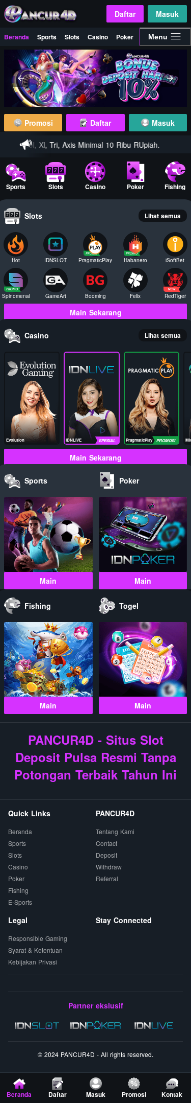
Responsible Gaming (37, 938)
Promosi (37, 123)
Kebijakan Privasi (32, 962)
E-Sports (20, 902)
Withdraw (109, 867)
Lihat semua (163, 215)
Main (48, 581)
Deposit (106, 855)
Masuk (167, 14)
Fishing (18, 890)
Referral (107, 879)
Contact (106, 843)
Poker (124, 36)
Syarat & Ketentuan (35, 950)
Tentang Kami (115, 832)
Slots (72, 36)
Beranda (16, 36)
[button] (21, 78)
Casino (98, 36)
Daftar (125, 14)
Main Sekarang (96, 312)
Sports (47, 36)
